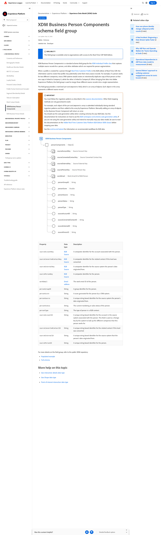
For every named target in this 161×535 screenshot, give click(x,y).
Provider (8, 149)
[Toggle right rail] (131, 8)
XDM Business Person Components (14, 108)
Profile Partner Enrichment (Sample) (18, 89)
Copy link (145, 14)
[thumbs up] (87, 532)
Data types (7, 162)
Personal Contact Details (14, 85)
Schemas (46, 40)
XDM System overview (11, 32)
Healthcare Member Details (15, 67)
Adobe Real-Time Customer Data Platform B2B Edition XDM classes (87, 122)
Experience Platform (59, 13)
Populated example (48, 356)
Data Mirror (8, 41)
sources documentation (94, 99)
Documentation (43, 13)
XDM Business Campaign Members (15, 131)
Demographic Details (13, 63)
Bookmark (137, 14)
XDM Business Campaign (12, 127)
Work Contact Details (13, 102)
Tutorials (7, 176)
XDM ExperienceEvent (11, 123)
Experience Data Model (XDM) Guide (83, 13)
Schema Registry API (10, 171)
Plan (6, 140)
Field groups (8, 49)
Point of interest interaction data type (54, 382)
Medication (8, 136)
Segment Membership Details (16, 93)
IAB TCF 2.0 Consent (13, 71)
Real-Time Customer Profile (81, 71)
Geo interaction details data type (53, 373)
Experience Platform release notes (14, 189)
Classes (6, 45)
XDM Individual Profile (12, 54)
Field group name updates (13, 158)
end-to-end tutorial (57, 129)
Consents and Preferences (14, 58)
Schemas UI (7, 167)
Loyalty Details (11, 80)
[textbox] (16, 20)
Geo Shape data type (48, 377)
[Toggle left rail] (29, 8)
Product (7, 145)
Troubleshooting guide (10, 180)
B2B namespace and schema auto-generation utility (98, 117)
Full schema (45, 360)
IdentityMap (10, 76)
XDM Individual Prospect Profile (15, 118)
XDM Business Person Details (15, 114)
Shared (7, 153)
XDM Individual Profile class (102, 63)
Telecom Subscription (13, 98)
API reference (8, 185)
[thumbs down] (91, 532)
